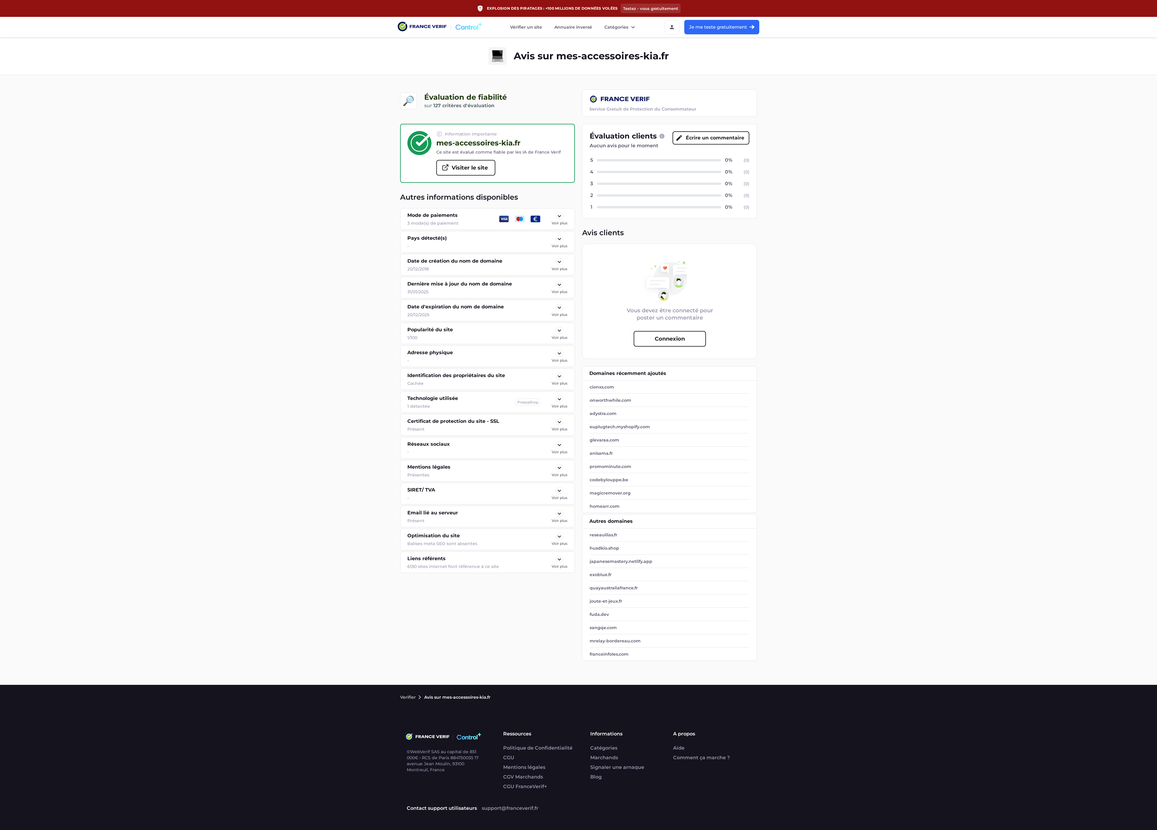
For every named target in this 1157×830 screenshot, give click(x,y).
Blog (596, 777)
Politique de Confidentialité (537, 748)
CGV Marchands (523, 777)
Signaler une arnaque (617, 767)
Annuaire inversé (573, 27)
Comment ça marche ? (701, 757)
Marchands (604, 757)
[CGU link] (662, 136)
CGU (508, 757)
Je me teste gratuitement (718, 27)
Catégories (616, 27)
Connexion (670, 338)
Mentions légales (524, 767)
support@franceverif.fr (510, 808)
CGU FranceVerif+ (525, 786)
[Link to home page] (422, 27)
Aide (679, 748)
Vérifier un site (526, 27)
